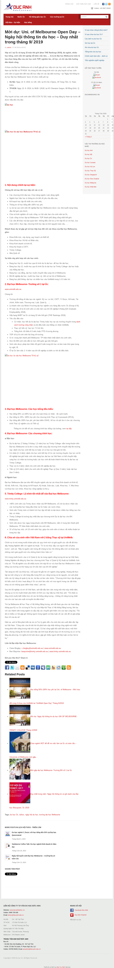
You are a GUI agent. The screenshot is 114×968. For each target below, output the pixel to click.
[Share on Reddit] (58, 667)
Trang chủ (69, 4)
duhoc (21, 815)
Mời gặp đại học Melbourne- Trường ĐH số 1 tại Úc (51, 770)
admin (9, 47)
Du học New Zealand (92, 179)
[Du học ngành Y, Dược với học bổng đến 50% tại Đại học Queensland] (7, 833)
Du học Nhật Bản (90, 187)
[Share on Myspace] (43, 667)
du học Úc (14, 815)
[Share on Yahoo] (53, 667)
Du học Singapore (91, 174)
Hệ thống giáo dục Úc (37, 17)
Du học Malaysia (90, 183)
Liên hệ (96, 4)
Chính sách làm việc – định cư (96, 56)
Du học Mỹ (88, 154)
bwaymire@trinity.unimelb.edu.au (34, 651)
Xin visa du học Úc (92, 47)
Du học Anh (89, 150)
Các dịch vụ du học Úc (93, 39)
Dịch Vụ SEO (61, 967)
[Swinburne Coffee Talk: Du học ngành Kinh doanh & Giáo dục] (7, 845)
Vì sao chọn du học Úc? (94, 34)
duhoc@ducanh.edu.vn (16, 915)
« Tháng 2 (88, 137)
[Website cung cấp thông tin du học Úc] (17, 7)
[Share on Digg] (33, 667)
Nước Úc (21, 17)
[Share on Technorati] (63, 667)
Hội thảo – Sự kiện (13, 22)
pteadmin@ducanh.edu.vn (32, 949)
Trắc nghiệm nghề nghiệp (94, 60)
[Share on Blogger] (22, 667)
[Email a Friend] (17, 667)
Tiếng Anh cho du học (93, 52)
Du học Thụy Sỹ (90, 170)
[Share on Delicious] (27, 667)
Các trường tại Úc (57, 17)
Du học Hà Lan (90, 166)
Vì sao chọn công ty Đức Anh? (96, 30)
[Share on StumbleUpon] (48, 667)
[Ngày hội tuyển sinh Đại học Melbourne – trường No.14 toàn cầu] (7, 857)
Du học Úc (88, 158)
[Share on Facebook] (7, 667)
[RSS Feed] (69, 667)
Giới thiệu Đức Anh (83, 4)
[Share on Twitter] (12, 667)
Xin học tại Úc (90, 43)
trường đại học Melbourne (49, 815)
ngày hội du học (31, 815)
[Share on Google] (38, 667)
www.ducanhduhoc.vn (17, 910)
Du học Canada (90, 162)
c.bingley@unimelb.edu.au (32, 648)
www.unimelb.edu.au (13, 289)
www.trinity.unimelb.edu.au (15, 499)
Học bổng (28, 22)
